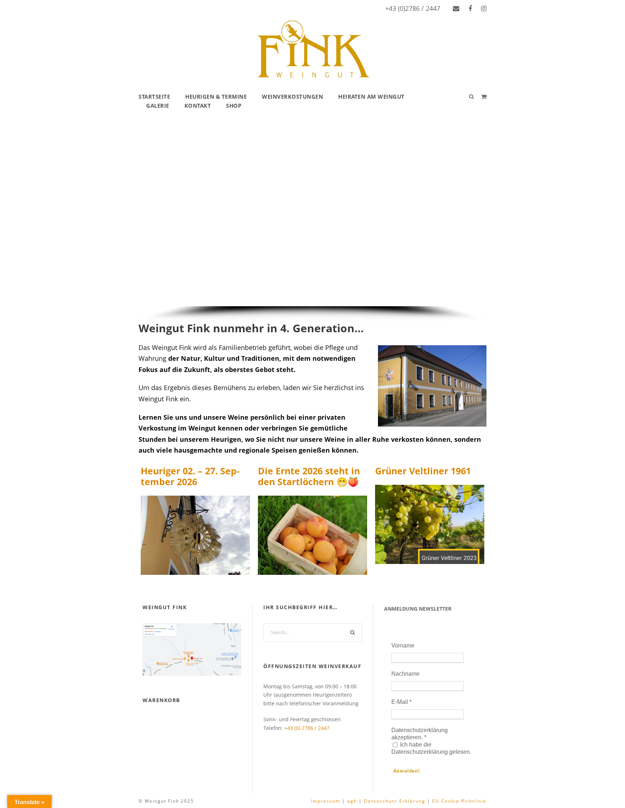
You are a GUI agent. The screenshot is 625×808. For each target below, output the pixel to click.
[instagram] (483, 8)
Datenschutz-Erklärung (394, 801)
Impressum (325, 801)
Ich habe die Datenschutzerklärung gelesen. (431, 748)
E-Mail (401, 702)
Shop (233, 105)
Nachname (405, 674)
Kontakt (197, 105)
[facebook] (470, 8)
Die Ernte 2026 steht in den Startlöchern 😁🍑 (309, 476)
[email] (456, 8)
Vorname (402, 645)
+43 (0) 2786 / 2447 (306, 727)
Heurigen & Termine (216, 96)
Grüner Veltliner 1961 (423, 470)
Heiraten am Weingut (371, 96)
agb (352, 801)
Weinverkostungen (292, 96)
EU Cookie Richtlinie (459, 801)
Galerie (157, 105)
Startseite (154, 96)
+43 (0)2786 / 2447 (412, 8)
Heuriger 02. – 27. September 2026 (190, 476)
